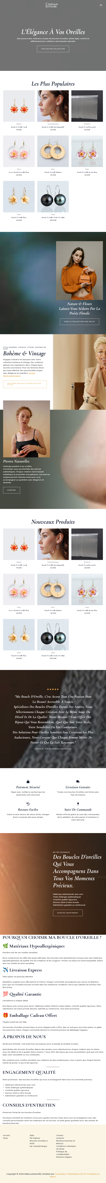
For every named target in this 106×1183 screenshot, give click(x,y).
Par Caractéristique (38, 1146)
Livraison (60, 1138)
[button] (53, 49)
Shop (5, 1138)
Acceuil (6, 1135)
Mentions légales (64, 1157)
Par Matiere (35, 1138)
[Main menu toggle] (101, 5)
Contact (59, 1135)
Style (32, 1135)
